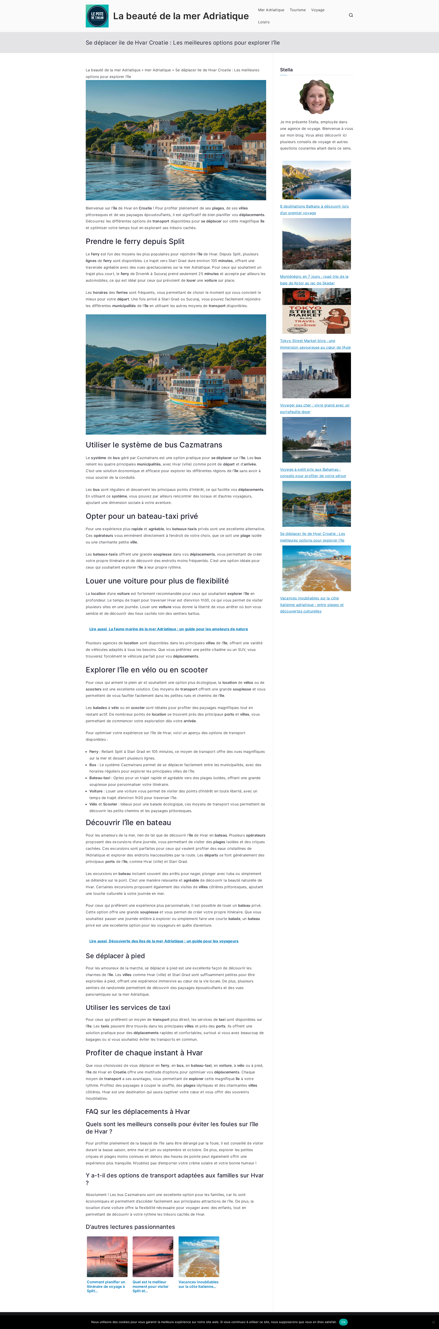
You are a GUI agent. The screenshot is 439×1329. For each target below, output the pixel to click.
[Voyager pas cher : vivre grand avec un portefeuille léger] (316, 375)
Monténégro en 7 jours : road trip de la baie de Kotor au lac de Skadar (314, 279)
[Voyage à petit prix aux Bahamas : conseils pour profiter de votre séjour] (316, 440)
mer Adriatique (158, 70)
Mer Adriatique (271, 10)
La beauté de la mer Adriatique (181, 15)
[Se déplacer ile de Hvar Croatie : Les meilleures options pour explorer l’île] (316, 504)
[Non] (433, 1322)
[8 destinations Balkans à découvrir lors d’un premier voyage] (316, 180)
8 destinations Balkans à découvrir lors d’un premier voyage (314, 209)
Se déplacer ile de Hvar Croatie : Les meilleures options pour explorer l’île (312, 537)
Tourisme (298, 10)
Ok (343, 1322)
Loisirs (264, 22)
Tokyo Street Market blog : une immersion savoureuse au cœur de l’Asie (315, 344)
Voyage (317, 10)
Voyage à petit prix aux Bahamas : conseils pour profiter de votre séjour (313, 472)
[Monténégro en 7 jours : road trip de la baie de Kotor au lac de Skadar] (316, 244)
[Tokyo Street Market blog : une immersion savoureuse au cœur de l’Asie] (316, 311)
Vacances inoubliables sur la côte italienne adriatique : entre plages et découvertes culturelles (312, 605)
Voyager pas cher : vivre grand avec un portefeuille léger (314, 408)
